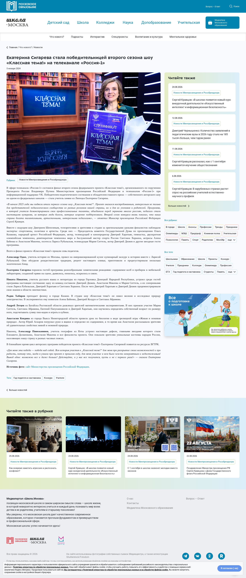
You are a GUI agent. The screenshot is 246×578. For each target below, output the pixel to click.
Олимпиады (172, 233)
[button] (56, 37)
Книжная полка (212, 233)
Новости (38, 47)
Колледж (196, 265)
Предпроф (195, 233)
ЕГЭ (168, 272)
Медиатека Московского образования (150, 507)
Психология (172, 240)
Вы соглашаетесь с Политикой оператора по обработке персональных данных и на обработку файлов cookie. (116, 570)
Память (185, 240)
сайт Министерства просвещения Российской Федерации (57, 366)
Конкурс (48, 378)
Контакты (133, 503)
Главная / (14, 47)
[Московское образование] (17, 540)
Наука (128, 22)
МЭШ (184, 233)
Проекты (212, 259)
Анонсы (192, 227)
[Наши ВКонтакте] (197, 555)
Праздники (231, 227)
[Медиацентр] (61, 540)
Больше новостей (177, 206)
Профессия (225, 265)
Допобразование (156, 22)
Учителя (60, 378)
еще (230, 240)
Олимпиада (211, 265)
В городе (170, 227)
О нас (130, 498)
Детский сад (58, 22)
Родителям (207, 240)
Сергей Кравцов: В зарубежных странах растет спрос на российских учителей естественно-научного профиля (200, 192)
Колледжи (105, 22)
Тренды (219, 227)
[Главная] (24, 22)
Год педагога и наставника (27, 378)
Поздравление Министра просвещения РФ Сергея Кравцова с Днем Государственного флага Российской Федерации (209, 471)
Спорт (195, 240)
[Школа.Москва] (38, 540)
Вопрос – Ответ (213, 6)
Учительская (189, 22)
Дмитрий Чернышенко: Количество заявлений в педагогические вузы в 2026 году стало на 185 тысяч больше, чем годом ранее (201, 134)
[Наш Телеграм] (185, 555)
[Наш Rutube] (221, 555)
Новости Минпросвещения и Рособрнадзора (42, 179)
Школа (83, 22)
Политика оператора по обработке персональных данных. (41, 567)
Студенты (209, 272)
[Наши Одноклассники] (209, 555)
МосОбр (220, 240)
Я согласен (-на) (229, 568)
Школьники (172, 259)
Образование (187, 259)
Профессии (205, 227)
